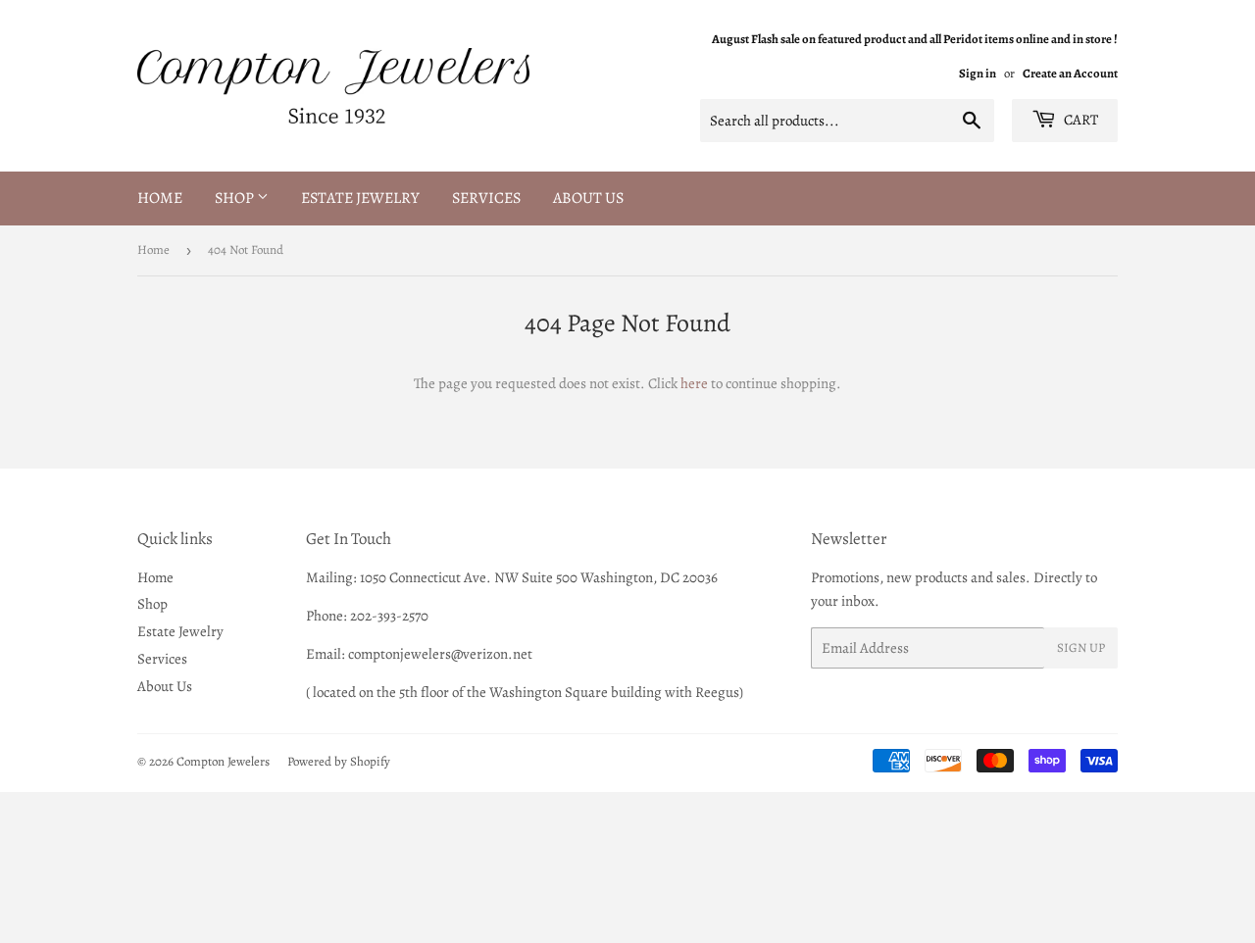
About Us (588, 198)
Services (486, 198)
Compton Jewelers (223, 761)
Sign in (977, 73)
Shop (236, 198)
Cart (1079, 119)
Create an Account (1070, 73)
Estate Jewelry (360, 198)
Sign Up (1081, 647)
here (694, 383)
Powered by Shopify (338, 761)
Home (159, 198)
